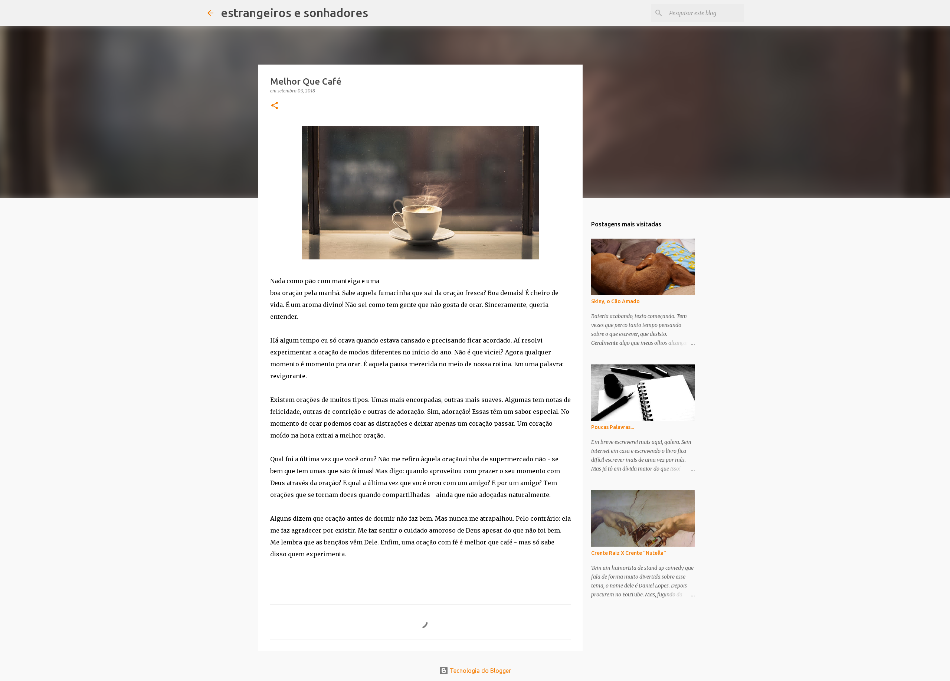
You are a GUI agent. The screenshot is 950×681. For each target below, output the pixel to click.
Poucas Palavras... (612, 427)
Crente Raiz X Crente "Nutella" (628, 553)
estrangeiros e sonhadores (294, 12)
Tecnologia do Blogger (479, 670)
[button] (274, 106)
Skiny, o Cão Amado (615, 301)
